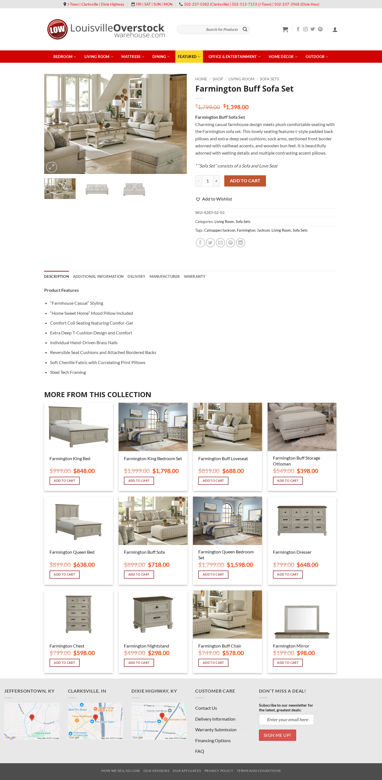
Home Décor (281, 56)
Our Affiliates (187, 771)
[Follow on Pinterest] (320, 29)
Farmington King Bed (69, 458)
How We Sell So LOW (120, 771)
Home (201, 79)
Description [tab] (56, 276)
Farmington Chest (66, 645)
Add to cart (245, 180)
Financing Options (213, 740)
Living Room (97, 56)
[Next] (177, 124)
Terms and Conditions (259, 771)
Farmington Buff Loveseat (223, 458)
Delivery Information (215, 718)
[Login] (335, 29)
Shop (218, 79)
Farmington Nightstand (146, 645)
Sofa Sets (269, 79)
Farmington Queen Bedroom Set (226, 554)
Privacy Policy (219, 771)
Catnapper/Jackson (219, 230)
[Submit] (245, 29)
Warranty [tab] (195, 276)
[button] (285, 29)
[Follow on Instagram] (305, 29)
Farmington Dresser (292, 552)
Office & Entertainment (233, 56)
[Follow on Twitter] (312, 29)
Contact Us (206, 708)
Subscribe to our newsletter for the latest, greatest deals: (286, 707)
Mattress (130, 56)
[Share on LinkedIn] (240, 242)
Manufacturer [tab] (165, 276)
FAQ (199, 751)
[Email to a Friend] (220, 242)
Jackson (263, 230)
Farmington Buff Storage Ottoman (296, 460)
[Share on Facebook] (200, 242)
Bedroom (62, 56)
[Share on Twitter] (210, 242)
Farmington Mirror (291, 645)
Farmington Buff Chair (219, 645)
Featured (187, 56)
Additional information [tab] (98, 276)
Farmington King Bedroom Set (153, 458)
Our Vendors (156, 771)
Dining (159, 56)
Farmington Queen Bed (72, 552)
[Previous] (54, 124)
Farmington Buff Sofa (144, 552)
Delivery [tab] (136, 276)
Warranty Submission (216, 729)
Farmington (246, 230)
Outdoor (315, 56)
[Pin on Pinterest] (230, 242)
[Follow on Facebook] (298, 29)
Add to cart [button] (64, 480)
